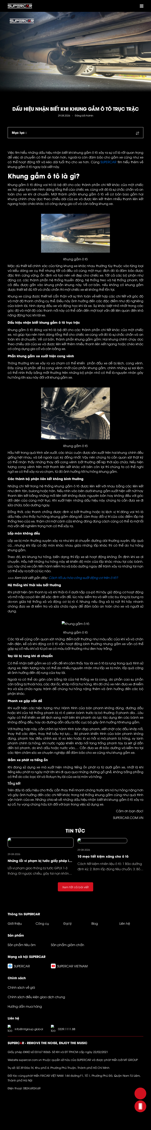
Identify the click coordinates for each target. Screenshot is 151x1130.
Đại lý (68, 923)
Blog (94, 923)
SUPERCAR (108, 162)
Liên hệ (124, 923)
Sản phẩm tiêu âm (22, 944)
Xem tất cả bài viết (75, 887)
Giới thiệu (15, 923)
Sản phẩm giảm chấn (67, 944)
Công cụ (42, 923)
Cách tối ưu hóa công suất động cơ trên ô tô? (83, 577)
